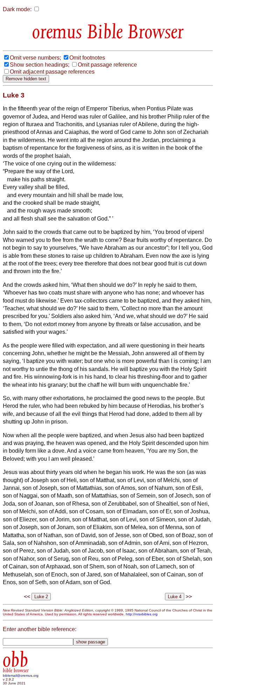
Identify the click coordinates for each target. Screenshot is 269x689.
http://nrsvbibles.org (142, 614)
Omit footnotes (87, 58)
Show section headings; (39, 65)
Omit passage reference (107, 65)
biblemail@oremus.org (21, 675)
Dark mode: (17, 9)
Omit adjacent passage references (52, 72)
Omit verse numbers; (35, 58)
